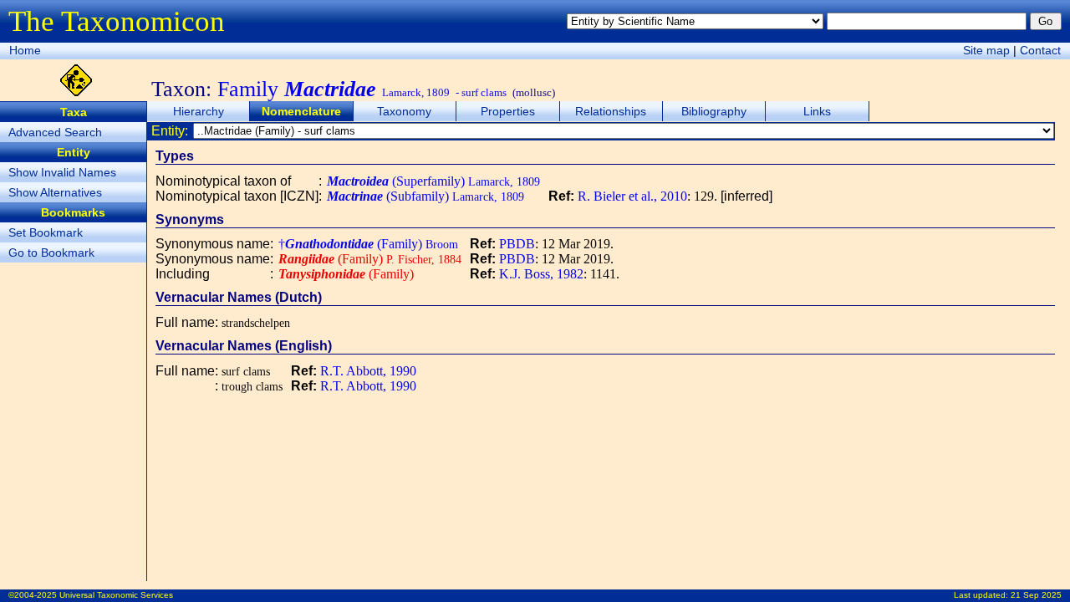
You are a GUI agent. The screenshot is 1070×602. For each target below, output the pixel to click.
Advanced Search (55, 132)
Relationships (610, 111)
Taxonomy (404, 111)
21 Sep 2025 (1036, 594)
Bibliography (713, 111)
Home (25, 50)
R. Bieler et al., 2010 (632, 196)
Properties (508, 111)
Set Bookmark (45, 232)
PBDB (517, 244)
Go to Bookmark (51, 252)
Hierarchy (198, 111)
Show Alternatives (55, 192)
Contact (1040, 50)
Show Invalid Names (62, 172)
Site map (986, 50)
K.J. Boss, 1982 (541, 274)
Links (817, 111)
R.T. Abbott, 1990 (368, 371)
